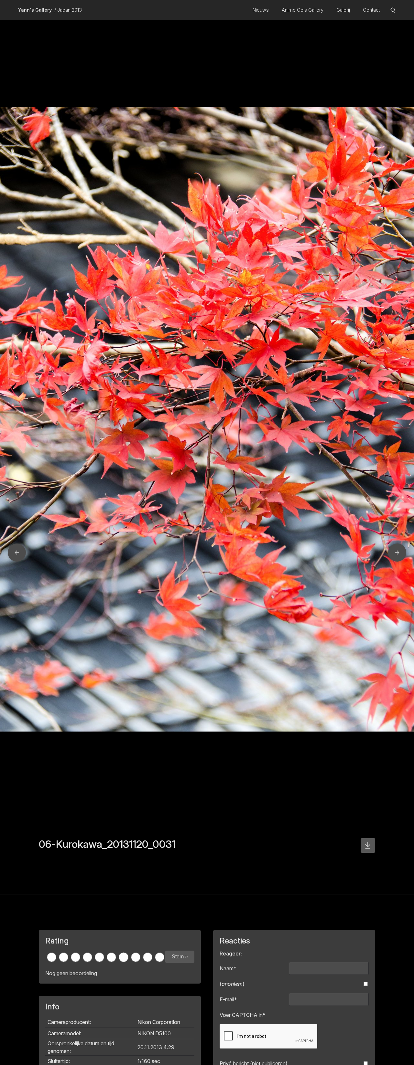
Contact (371, 10)
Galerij (343, 10)
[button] (17, 552)
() (232, 984)
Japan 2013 (69, 10)
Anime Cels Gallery (302, 10)
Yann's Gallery (35, 10)
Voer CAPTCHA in (243, 1015)
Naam (228, 968)
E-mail (228, 999)
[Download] (368, 845)
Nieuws (261, 10)
